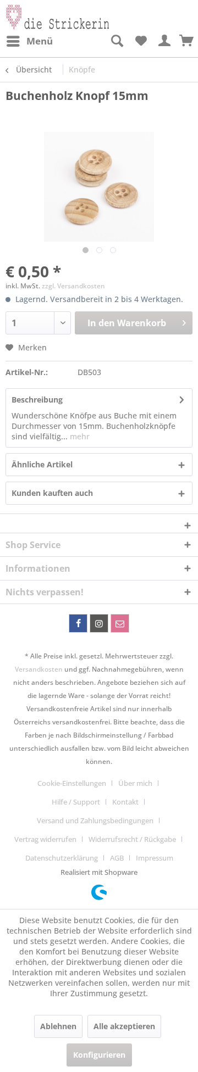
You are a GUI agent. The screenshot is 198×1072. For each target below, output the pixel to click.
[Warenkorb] (187, 41)
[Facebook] (78, 623)
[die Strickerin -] (52, 15)
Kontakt (125, 802)
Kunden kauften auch (52, 493)
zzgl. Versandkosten (73, 286)
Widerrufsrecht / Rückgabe (132, 839)
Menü (39, 41)
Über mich (135, 783)
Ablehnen (58, 1026)
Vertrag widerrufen (45, 839)
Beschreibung (37, 399)
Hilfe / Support (76, 802)
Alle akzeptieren (124, 1026)
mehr (79, 436)
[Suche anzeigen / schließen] (117, 41)
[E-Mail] (120, 623)
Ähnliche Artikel (42, 464)
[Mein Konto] (165, 41)
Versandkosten (39, 669)
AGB (117, 858)
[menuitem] (29, 41)
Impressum (154, 858)
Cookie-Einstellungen (71, 783)
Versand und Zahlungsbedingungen (95, 820)
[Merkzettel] (141, 41)
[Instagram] (99, 623)
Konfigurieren (99, 1054)
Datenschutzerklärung (61, 858)
